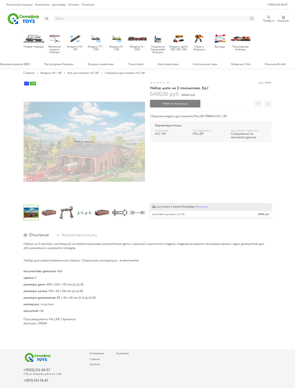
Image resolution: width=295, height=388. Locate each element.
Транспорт (136, 64)
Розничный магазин (19, 4)
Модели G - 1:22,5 (137, 48)
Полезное (88, 4)
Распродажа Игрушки (59, 64)
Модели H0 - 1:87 (75, 48)
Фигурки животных (101, 64)
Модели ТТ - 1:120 (96, 48)
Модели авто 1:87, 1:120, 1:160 (178, 48)
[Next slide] (140, 141)
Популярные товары (240, 48)
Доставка (59, 4)
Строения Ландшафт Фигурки (157, 49)
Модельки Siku (241, 64)
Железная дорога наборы (54, 49)
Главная (29, 73)
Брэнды (220, 46)
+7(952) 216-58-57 (277, 4)
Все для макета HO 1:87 (83, 73)
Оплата (73, 4)
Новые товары (34, 46)
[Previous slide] (28, 141)
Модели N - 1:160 (116, 48)
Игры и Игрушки (199, 48)
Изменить (202, 207)
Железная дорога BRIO (15, 64)
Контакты (42, 4)
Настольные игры (205, 64)
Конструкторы (168, 64)
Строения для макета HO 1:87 (125, 73)
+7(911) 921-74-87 (36, 380)
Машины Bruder (275, 64)
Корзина (95, 364)
